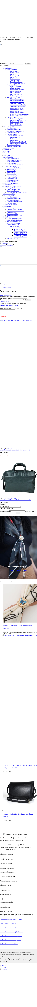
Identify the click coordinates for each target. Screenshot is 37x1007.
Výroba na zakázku (6, 911)
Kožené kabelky (14, 74)
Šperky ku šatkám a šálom (14, 146)
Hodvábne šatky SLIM (13, 132)
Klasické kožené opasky (16, 99)
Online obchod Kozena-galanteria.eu (11, 932)
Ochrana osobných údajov (8, 876)
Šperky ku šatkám (8, 155)
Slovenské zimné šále (9, 194)
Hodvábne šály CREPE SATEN (16, 131)
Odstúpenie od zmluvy (7, 859)
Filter (18, 513)
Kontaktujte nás (5, 890)
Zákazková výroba (8, 148)
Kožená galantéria (12, 69)
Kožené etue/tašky (15, 77)
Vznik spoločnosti (5, 894)
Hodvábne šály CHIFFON (14, 129)
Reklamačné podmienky (7, 872)
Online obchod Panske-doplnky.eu (10, 940)
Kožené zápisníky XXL (16, 122)
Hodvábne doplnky (8, 195)
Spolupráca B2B (7, 149)
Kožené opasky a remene (14, 97)
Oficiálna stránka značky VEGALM (11, 920)
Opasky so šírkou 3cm (13, 191)
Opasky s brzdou (11, 188)
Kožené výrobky (8, 217)
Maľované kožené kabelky (17, 83)
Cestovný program (15, 79)
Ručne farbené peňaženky (17, 89)
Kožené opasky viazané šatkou (18, 115)
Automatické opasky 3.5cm (17, 103)
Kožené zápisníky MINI (16, 119)
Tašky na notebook (15, 80)
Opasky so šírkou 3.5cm (13, 189)
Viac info (9, 448)
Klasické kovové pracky (16, 111)
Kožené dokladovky (15, 91)
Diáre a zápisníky (15, 123)
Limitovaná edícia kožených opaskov (20, 114)
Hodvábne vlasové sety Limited (19, 143)
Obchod (6, 301)
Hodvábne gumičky (15, 140)
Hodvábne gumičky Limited (18, 142)
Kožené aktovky (14, 72)
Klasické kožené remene (17, 112)
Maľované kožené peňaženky (15, 220)
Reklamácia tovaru (6, 863)
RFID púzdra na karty (16, 94)
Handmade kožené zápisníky (15, 164)
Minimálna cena (4, 511)
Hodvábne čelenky (15, 137)
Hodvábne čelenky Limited (17, 139)
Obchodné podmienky (7, 868)
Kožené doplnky (7, 68)
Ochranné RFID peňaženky (10, 183)
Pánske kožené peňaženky (14, 221)
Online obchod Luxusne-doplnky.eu (11, 936)
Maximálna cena (29, 511)
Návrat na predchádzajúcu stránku (9, 305)
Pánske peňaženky (15, 88)
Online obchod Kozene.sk (8, 928)
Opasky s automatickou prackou (12, 186)
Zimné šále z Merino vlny (14, 145)
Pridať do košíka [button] (11, 498)
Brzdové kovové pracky (16, 108)
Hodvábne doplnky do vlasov (15, 135)
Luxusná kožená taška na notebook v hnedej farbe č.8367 (15, 450)
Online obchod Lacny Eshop (9, 944)
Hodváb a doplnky (8, 126)
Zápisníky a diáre (11, 117)
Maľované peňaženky (16, 95)
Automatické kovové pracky (18, 105)
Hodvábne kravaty (12, 134)
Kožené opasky (14, 226)
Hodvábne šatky (11, 128)
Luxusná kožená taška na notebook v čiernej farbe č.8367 (15, 500)
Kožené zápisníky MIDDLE (18, 120)
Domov (2, 301)
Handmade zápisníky (16, 125)
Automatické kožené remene (18, 106)
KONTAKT (6, 152)
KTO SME (6, 151)
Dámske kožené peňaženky (14, 218)
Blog (1, 899)
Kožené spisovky (15, 76)
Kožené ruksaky (14, 71)
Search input (3, 63)
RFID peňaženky (15, 92)
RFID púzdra (7, 206)
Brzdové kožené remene (16, 109)
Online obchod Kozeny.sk (8, 924)
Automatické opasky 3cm (17, 102)
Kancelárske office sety (16, 82)
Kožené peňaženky (12, 85)
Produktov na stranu (26, 307)
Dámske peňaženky (15, 86)
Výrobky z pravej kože (9, 166)
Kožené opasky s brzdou (17, 100)
